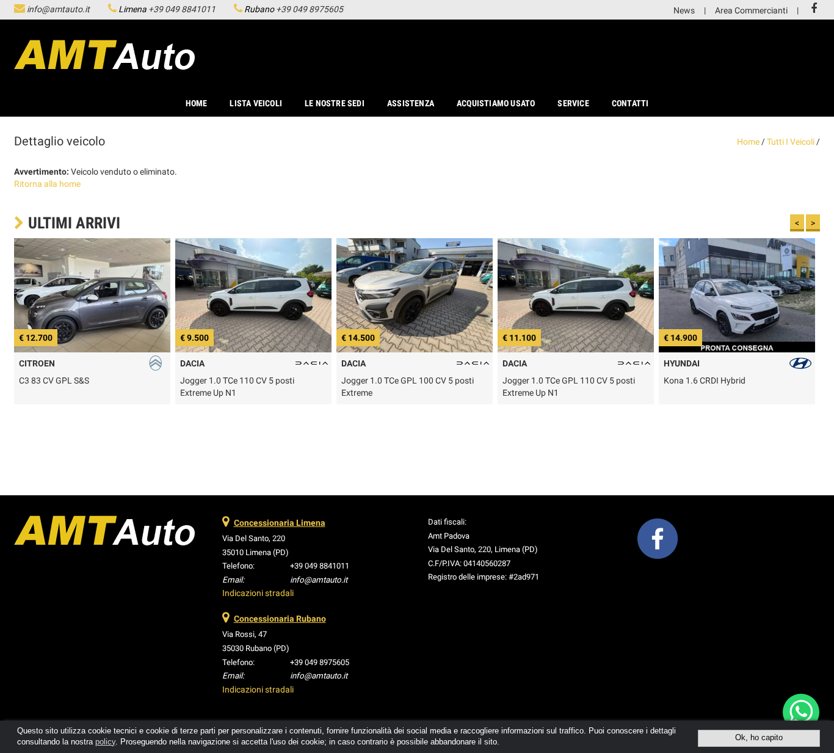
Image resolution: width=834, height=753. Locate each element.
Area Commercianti (751, 10)
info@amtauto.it (58, 9)
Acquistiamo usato (496, 103)
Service (573, 103)
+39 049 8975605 (309, 9)
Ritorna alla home (47, 184)
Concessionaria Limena (279, 523)
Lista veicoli (256, 103)
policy (105, 742)
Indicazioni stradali (258, 593)
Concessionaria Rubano (280, 619)
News (684, 10)
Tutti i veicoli (790, 142)
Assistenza (410, 103)
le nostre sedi (334, 103)
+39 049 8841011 (182, 9)
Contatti (630, 103)
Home (197, 103)
